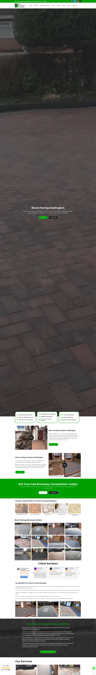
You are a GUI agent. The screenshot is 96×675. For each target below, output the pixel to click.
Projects (64, 5)
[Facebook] (72, 1)
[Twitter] (75, 1)
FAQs (68, 5)
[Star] (80, 1)
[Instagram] (77, 1)
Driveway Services (44, 5)
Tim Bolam (70, 568)
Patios (53, 5)
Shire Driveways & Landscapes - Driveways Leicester (25, 569)
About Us (36, 5)
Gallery (58, 5)
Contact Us (74, 5)
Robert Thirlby (56, 568)
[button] (6, 667)
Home (30, 5)
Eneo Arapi (39, 568)
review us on (23, 577)
